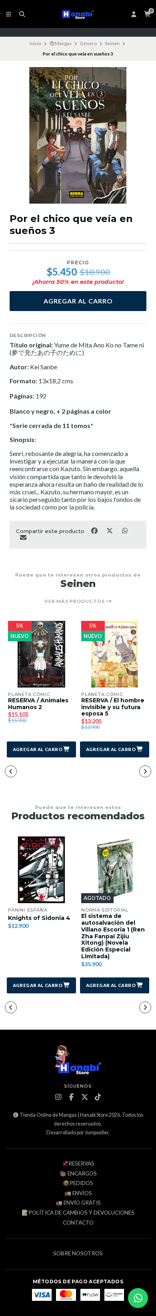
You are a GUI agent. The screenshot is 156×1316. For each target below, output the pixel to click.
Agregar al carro (78, 301)
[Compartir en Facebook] (94, 530)
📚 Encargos (78, 1174)
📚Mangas (60, 43)
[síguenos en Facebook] (71, 1097)
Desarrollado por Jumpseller (77, 1133)
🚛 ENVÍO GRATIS (78, 1203)
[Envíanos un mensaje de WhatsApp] (138, 1298)
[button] (41, 749)
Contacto (78, 1223)
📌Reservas (78, 1164)
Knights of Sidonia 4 (39, 918)
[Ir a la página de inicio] (78, 14)
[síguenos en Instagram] (58, 1097)
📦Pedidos (78, 1183)
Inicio (35, 43)
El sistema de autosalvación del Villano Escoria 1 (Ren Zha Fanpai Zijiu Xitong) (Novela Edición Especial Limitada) (113, 936)
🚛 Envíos (78, 1193)
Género (88, 43)
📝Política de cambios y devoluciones (78, 1213)
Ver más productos (75, 601)
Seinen (112, 43)
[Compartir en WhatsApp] (125, 530)
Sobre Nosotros (78, 1254)
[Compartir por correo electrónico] (23, 537)
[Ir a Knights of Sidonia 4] (41, 869)
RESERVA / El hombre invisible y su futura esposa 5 (112, 707)
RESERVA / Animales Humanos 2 (38, 704)
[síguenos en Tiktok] (98, 1097)
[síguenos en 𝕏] (84, 1097)
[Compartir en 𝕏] (110, 530)
